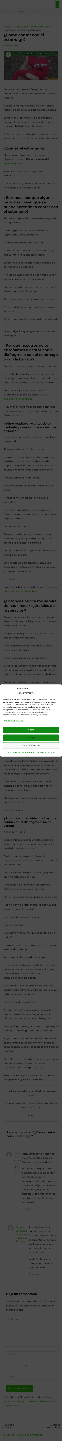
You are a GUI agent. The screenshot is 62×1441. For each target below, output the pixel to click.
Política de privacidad (34, 752)
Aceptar (31, 729)
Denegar (31, 737)
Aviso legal (50, 752)
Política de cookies (16, 752)
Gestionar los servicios (14, 721)
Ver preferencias (31, 745)
